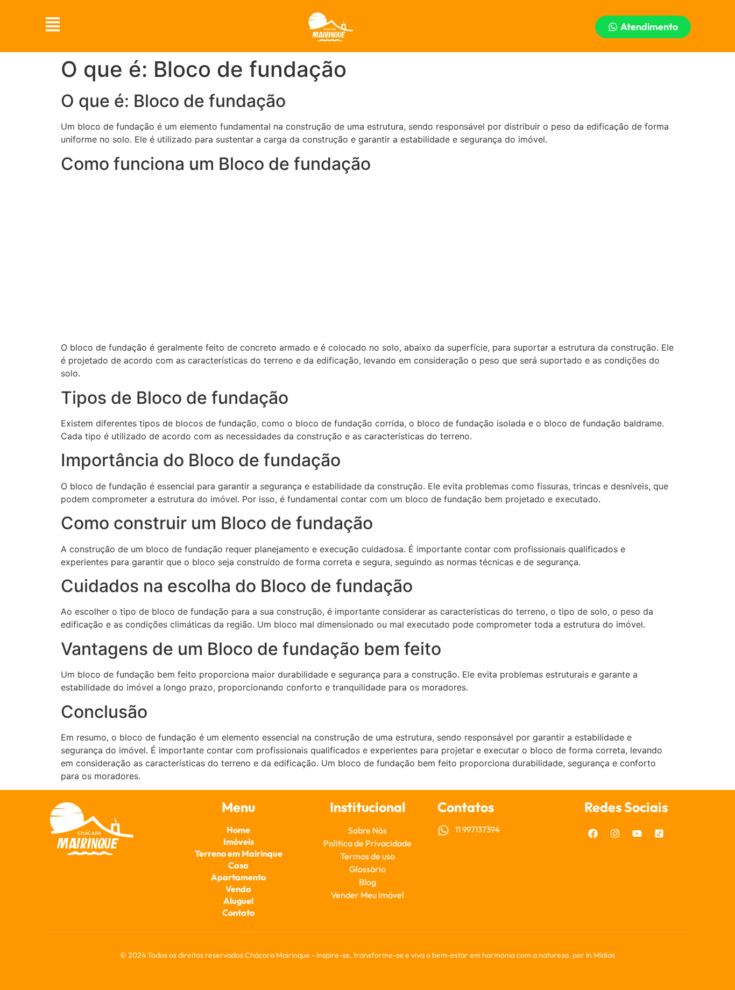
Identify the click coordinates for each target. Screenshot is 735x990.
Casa (238, 865)
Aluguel (238, 900)
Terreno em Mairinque (238, 853)
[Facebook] (593, 833)
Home (238, 829)
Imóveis (238, 841)
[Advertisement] (367, 258)
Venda (238, 889)
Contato (238, 912)
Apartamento (238, 877)
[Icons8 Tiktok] (659, 833)
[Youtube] (637, 833)
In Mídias (600, 955)
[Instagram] (615, 833)
